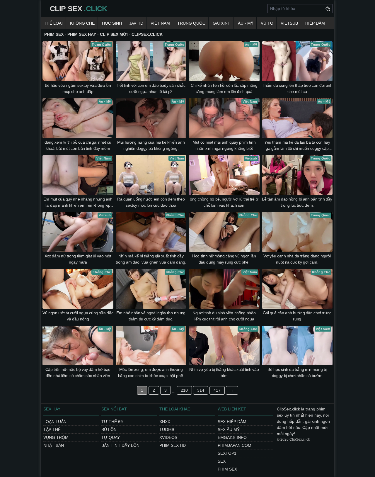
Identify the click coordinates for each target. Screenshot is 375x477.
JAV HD (136, 23)
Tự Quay (110, 437)
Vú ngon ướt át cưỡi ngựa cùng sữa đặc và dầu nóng (77, 315)
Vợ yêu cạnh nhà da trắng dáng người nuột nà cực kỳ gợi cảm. (297, 259)
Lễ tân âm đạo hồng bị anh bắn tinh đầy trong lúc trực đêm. (297, 202)
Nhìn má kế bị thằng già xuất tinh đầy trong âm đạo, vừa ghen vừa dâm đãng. (151, 259)
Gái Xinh (222, 23)
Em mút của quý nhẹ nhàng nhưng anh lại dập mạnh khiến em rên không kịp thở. (77, 202)
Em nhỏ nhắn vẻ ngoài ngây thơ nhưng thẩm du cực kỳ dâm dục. (150, 315)
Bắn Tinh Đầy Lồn (120, 445)
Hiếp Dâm (315, 23)
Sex (222, 461)
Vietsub (289, 23)
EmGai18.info (232, 437)
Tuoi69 (166, 429)
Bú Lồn (109, 429)
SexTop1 (227, 453)
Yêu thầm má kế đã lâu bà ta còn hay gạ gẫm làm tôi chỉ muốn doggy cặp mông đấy (297, 146)
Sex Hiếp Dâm (232, 421)
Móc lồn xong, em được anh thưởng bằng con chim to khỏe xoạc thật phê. (151, 372)
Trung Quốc (191, 23)
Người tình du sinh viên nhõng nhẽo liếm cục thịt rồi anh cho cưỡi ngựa (223, 315)
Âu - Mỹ (245, 23)
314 (200, 390)
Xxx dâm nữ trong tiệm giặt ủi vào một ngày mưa (78, 259)
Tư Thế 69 (112, 421)
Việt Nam (160, 23)
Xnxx (164, 421)
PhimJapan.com (234, 445)
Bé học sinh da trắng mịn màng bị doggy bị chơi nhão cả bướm (297, 372)
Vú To (267, 23)
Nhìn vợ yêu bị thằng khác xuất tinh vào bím (224, 372)
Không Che (82, 23)
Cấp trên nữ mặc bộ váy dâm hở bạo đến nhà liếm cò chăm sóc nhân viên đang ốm (77, 373)
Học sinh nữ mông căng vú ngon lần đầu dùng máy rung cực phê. (224, 259)
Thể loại (53, 23)
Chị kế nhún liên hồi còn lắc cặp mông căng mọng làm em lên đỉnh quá (224, 88)
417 (217, 390)
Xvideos (168, 437)
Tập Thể (52, 429)
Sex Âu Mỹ (229, 429)
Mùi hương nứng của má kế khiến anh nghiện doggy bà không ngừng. (151, 145)
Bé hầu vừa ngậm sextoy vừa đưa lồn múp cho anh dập (78, 88)
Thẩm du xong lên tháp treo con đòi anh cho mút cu (297, 88)
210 (184, 390)
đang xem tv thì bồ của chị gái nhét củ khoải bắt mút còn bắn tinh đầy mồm (78, 145)
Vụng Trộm (56, 437)
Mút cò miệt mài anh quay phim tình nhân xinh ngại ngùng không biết (223, 145)
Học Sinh (112, 23)
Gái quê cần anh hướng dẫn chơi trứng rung (297, 315)
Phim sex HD (172, 445)
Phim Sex (227, 469)
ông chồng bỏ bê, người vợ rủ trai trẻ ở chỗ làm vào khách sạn (224, 202)
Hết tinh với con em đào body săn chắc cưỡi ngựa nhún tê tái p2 (151, 88)
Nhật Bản (53, 445)
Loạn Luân (55, 421)
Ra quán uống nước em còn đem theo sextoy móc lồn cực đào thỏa (151, 202)
